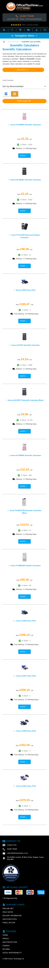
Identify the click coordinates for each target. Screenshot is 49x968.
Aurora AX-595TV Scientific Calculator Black (25, 400)
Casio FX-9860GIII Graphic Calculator (26, 566)
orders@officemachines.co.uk (15, 853)
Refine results (24, 101)
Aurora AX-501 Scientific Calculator (25, 345)
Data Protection (9, 942)
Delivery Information (11, 916)
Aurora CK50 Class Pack (25, 290)
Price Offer (7, 912)
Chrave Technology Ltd (16, 959)
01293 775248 (24, 16)
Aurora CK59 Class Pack (26, 731)
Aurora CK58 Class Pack (26, 621)
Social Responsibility (12, 953)
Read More (23, 69)
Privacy (5, 939)
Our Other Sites (9, 919)
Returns (6, 949)
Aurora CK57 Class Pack (26, 676)
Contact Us (11, 841)
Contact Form (9, 845)
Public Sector (8, 923)
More (24, 156)
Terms (5, 935)
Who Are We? (8, 908)
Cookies (6, 946)
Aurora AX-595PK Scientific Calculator (25, 455)
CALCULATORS (13, 42)
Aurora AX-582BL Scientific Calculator (25, 180)
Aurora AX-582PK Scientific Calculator (25, 125)
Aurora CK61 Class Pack (26, 786)
